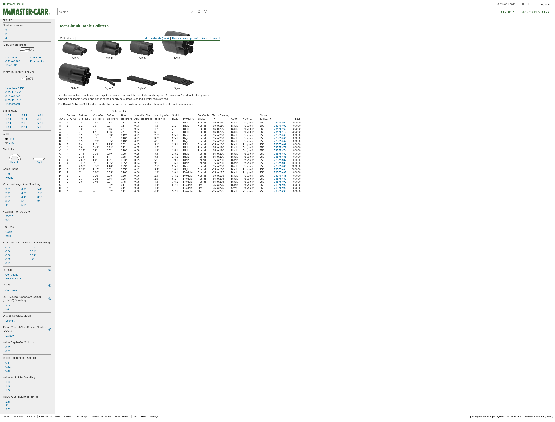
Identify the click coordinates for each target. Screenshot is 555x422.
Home (6, 416)
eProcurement (122, 416)
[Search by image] (205, 12)
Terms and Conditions (521, 416)
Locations (18, 416)
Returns (31, 416)
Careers (68, 416)
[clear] (192, 11)
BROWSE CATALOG (17, 4)
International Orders (49, 416)
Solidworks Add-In (101, 416)
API (135, 416)
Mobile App (82, 416)
